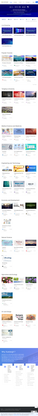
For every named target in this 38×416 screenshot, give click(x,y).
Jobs (20, 409)
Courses (15, 2)
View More (35, 84)
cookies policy (16, 414)
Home (11, 2)
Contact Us (16, 409)
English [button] (28, 2)
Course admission (8, 409)
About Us (12, 409)
